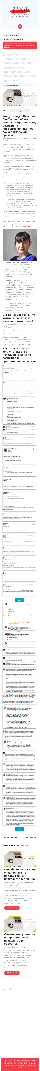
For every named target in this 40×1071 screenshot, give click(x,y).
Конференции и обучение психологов (15, 1046)
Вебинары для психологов (11, 1031)
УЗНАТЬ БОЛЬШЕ (13, 908)
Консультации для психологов (13, 39)
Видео (5, 1034)
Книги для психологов (10, 1040)
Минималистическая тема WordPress (20, 1061)
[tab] (20, 26)
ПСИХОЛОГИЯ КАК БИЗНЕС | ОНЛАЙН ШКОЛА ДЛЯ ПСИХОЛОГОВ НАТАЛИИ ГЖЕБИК (20, 1065)
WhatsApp (26, 226)
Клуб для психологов (9, 1037)
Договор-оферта (8, 989)
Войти (4, 1014)
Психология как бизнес (11, 35)
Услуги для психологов (10, 1052)
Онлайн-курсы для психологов (12, 1049)
